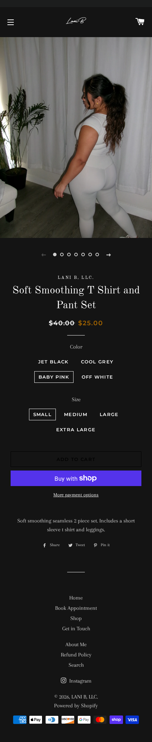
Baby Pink (54, 377)
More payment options (76, 494)
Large (109, 414)
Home (76, 598)
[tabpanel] (76, 136)
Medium (75, 414)
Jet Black (53, 361)
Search (76, 665)
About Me (76, 644)
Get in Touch (76, 628)
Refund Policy (76, 655)
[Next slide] (108, 254)
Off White (97, 377)
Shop (76, 618)
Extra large (75, 429)
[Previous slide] (43, 254)
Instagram (80, 681)
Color (76, 347)
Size (76, 399)
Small (42, 414)
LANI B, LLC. (84, 697)
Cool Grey (97, 361)
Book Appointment (76, 608)
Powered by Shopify (76, 705)
